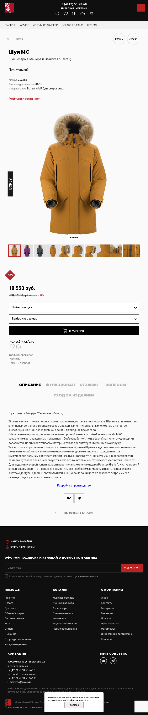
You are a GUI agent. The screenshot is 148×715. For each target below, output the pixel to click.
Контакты (106, 603)
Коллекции (59, 618)
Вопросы (117, 385)
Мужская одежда (63, 597)
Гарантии (14, 358)
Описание (30, 385)
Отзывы (90, 385)
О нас (104, 597)
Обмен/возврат (14, 613)
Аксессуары (60, 608)
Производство (110, 623)
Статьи (9, 628)
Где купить (107, 608)
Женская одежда (63, 603)
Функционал (60, 385)
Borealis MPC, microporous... (46, 88)
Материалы (108, 628)
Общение (10, 633)
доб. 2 (22, 678)
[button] (136, 112)
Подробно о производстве (74, 485)
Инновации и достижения (117, 633)
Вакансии (107, 613)
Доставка (10, 608)
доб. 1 (22, 670)
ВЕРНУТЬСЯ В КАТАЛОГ (78, 512)
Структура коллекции (18, 639)
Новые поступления (65, 628)
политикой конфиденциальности (72, 700)
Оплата (9, 603)
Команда (106, 639)
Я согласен (74, 705)
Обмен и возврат (19, 363)
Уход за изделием (74, 395)
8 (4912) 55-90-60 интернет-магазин (74, 6)
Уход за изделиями (16, 644)
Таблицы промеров (21, 354)
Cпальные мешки (63, 613)
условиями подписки (86, 576)
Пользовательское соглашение (23, 707)
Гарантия (10, 597)
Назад (19, 39)
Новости (106, 618)
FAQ (7, 623)
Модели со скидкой (65, 623)
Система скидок (14, 618)
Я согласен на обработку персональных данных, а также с (53, 576)
